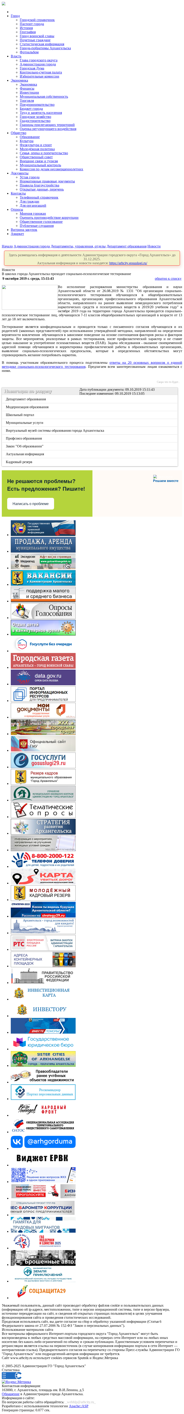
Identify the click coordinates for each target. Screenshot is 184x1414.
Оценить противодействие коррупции (49, 217)
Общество (18, 133)
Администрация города (38, 64)
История (26, 28)
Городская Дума (32, 68)
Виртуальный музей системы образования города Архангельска (55, 430)
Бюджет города (31, 109)
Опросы (17, 209)
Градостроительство (35, 121)
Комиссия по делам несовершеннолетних (51, 169)
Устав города (29, 177)
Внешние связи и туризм (39, 161)
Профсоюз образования (24, 438)
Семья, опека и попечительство (44, 153)
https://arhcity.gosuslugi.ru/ (128, 263)
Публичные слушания (37, 226)
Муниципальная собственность (44, 96)
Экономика (19, 80)
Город (15, 16)
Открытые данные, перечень (42, 189)
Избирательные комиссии (39, 76)
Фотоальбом (29, 52)
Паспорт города (32, 24)
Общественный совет (36, 157)
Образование (30, 137)
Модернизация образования (27, 407)
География (28, 32)
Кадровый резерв (19, 462)
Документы (19, 173)
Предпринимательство (37, 104)
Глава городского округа (38, 60)
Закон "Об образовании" (25, 446)
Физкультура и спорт (36, 145)
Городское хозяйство (35, 117)
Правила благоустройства (39, 185)
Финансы (27, 88)
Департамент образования (127, 246)
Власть (16, 56)
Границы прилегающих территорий (47, 125)
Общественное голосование (41, 221)
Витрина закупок (24, 230)
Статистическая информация (42, 44)
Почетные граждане (35, 40)
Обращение (11, 1394)
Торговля (27, 100)
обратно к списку (168, 278)
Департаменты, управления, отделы (78, 246)
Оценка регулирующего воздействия (48, 129)
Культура (26, 141)
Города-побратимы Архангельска (45, 48)
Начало (7, 246)
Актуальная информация (25, 454)
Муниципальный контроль (40, 165)
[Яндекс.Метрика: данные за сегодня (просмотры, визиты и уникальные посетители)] (16, 1382)
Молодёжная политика (37, 149)
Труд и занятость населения (41, 113)
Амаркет (17, 234)
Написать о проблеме (31, 504)
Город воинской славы (37, 36)
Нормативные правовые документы (47, 181)
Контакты (18, 193)
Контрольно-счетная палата (41, 72)
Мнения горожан (33, 213)
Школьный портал (20, 415)
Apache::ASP (78, 1406)
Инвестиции (29, 92)
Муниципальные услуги (25, 423)
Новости (154, 246)
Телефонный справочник (39, 197)
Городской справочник (37, 20)
